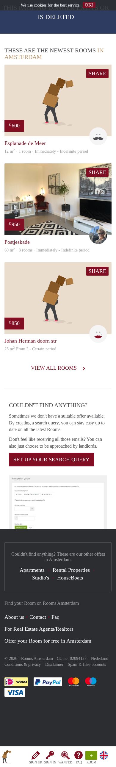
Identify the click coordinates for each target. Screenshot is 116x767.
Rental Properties (71, 570)
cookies (40, 5)
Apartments (32, 570)
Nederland (99, 658)
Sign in (50, 762)
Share (97, 73)
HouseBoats (70, 578)
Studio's (40, 578)
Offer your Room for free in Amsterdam (47, 641)
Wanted (65, 762)
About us (14, 617)
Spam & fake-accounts (87, 664)
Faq (55, 617)
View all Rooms (54, 368)
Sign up (35, 762)
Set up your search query (51, 460)
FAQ (79, 762)
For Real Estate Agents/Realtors (38, 629)
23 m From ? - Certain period (30, 349)
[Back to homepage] (6, 758)
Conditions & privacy (22, 664)
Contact (37, 617)
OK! (89, 4)
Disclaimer (54, 664)
